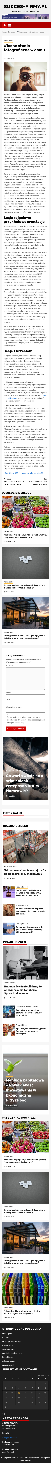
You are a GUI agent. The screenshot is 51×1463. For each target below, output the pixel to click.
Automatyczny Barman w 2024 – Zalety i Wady (14, 481)
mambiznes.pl (7, 1345)
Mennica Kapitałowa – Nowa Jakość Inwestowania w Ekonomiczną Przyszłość (25, 1090)
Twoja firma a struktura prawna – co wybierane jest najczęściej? (29, 1012)
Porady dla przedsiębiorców (17, 770)
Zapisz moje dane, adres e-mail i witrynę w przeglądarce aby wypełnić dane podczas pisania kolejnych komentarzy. (26, 720)
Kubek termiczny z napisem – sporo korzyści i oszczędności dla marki (30, 911)
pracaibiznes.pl (8, 1365)
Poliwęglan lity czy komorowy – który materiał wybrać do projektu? (22, 1312)
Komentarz (10, 665)
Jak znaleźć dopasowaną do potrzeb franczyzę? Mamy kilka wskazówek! (29, 929)
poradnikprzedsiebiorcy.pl (12, 1353)
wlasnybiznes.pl (8, 1349)
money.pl (5, 1337)
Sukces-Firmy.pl (25, 6)
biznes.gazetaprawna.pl (11, 1341)
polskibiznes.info (8, 1361)
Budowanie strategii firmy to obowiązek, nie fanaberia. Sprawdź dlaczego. (23, 990)
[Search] (47, 25)
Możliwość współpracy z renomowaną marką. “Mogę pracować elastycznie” (25, 536)
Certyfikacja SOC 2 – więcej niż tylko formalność (24, 473)
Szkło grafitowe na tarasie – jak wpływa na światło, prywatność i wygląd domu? (24, 637)
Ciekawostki (8, 41)
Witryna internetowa (13, 707)
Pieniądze (9, 1075)
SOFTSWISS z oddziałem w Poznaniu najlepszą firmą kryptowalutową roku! (28, 893)
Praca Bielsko (7, 1357)
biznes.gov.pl (7, 1334)
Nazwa (9, 692)
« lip (3, 1414)
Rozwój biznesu (10, 866)
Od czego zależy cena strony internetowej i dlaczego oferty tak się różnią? (25, 586)
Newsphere (45, 1458)
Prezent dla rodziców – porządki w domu (37, 481)
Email (8, 700)
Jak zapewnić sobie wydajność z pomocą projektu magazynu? (25, 872)
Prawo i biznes (10, 983)
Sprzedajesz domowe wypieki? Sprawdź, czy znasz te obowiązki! (31, 1031)
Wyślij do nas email (9, 1438)
